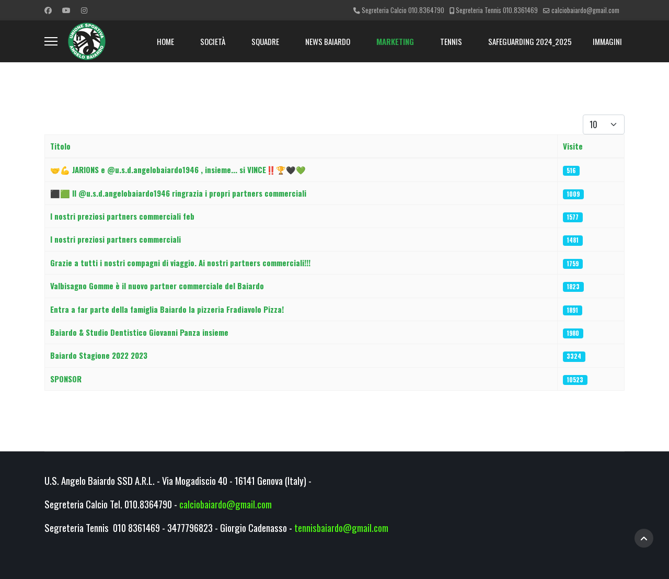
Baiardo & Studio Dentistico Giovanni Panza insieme (139, 332)
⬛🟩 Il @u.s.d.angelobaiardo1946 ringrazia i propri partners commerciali (178, 193)
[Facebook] (48, 9)
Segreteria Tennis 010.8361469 (497, 10)
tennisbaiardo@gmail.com (341, 527)
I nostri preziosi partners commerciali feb (122, 216)
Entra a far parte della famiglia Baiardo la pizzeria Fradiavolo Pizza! (167, 309)
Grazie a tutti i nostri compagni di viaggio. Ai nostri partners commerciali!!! (180, 262)
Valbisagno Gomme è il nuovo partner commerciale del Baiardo (157, 285)
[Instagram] (84, 9)
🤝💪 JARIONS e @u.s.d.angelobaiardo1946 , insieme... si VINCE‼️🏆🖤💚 (178, 169)
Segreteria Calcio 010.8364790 (403, 10)
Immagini (607, 41)
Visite (573, 146)
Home (165, 41)
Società (212, 41)
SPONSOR (66, 378)
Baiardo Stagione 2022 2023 (98, 355)
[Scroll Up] (644, 538)
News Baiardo (327, 41)
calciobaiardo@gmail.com (585, 10)
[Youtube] (66, 9)
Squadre (265, 41)
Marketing (395, 41)
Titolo (60, 146)
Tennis (451, 41)
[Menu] (50, 41)
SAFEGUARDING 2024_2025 (530, 41)
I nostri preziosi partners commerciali (115, 239)
